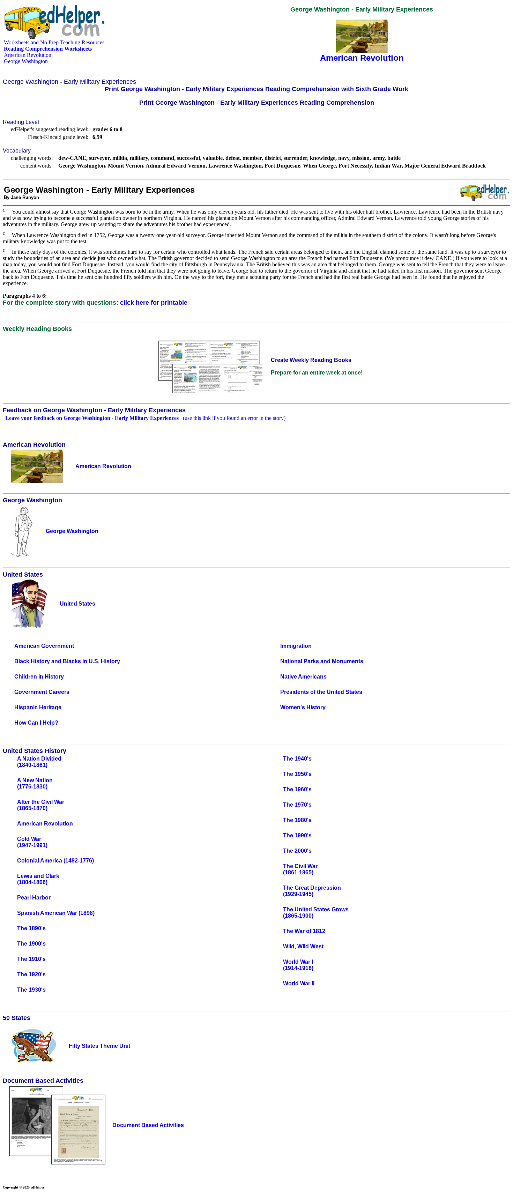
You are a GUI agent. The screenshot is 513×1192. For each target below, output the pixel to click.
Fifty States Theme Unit (99, 1046)
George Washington (26, 61)
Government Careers (41, 692)
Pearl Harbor (34, 898)
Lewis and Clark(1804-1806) (38, 879)
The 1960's (297, 789)
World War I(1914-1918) (298, 965)
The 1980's (297, 820)
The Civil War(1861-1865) (300, 869)
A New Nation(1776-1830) (35, 783)
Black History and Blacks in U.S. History (67, 661)
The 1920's (31, 974)
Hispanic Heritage (37, 707)
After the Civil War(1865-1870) (40, 805)
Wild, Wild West (303, 946)
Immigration (296, 646)
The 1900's (31, 944)
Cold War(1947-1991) (32, 842)
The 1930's (31, 990)
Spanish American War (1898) (56, 913)
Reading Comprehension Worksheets (48, 49)
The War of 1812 (304, 931)
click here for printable (153, 302)
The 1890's (31, 928)
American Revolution (27, 55)
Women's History (303, 707)
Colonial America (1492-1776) (55, 861)
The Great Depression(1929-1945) (312, 891)
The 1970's (297, 805)
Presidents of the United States (321, 692)
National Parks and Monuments (321, 661)
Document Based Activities (148, 1125)
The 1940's (297, 759)
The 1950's (297, 774)
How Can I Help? (36, 723)
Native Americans (303, 677)
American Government (44, 646)
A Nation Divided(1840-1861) (39, 762)
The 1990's (297, 835)
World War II (298, 983)
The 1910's (31, 959)
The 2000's (297, 851)
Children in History (39, 677)
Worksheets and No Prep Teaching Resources (54, 42)
